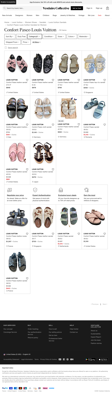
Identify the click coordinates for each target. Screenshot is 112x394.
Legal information (27, 359)
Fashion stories (96, 343)
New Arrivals (7, 15)
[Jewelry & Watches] (77, 15)
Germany (30, 391)
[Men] (41, 15)
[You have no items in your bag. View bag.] (107, 8)
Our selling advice (55, 332)
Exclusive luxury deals (67, 195)
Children (46, 15)
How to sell (53, 329)
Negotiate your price (15, 195)
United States (22, 391)
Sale (99, 15)
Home (6, 22)
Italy (40, 391)
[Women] (34, 15)
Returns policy (33, 337)
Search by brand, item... (15, 8)
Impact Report (96, 337)
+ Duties (91, 88)
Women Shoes (31, 22)
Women (29, 15)
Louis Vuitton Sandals (57, 22)
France (4, 391)
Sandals (42, 22)
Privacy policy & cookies (48, 359)
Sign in (89, 8)
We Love (91, 15)
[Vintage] (86, 15)
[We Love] (96, 15)
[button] (107, 8)
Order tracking (33, 329)
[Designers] (25, 15)
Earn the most (89, 195)
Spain (36, 391)
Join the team (96, 340)
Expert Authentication (42, 195)
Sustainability (96, 334)
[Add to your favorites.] (27, 80)
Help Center (74, 329)
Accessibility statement (11, 359)
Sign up (99, 8)
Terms (36, 359)
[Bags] (58, 15)
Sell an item (77, 8)
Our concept (8, 329)
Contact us (74, 332)
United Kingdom (12, 391)
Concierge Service (10, 332)
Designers (19, 15)
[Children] (51, 15)
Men (37, 15)
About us (94, 331)
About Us (108, 15)
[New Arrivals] (13, 15)
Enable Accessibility (8, 2)
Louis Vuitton (17, 22)
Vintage (81, 15)
